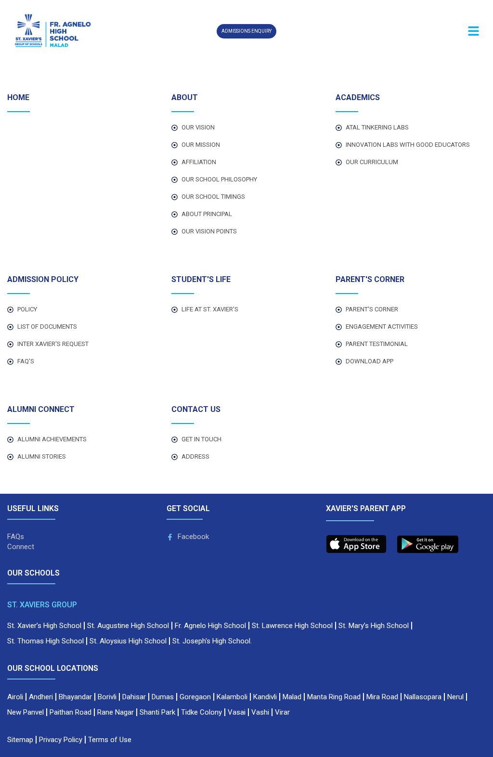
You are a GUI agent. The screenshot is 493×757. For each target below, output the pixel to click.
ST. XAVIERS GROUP (42, 604)
